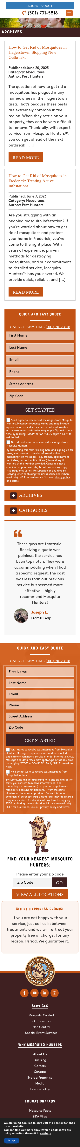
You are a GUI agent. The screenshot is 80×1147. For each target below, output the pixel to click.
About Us (40, 1054)
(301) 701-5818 (42, 13)
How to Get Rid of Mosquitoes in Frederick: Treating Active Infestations (38, 180)
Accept (12, 1140)
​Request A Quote (40, 5)
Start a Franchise (39, 1077)
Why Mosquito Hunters (40, 1044)
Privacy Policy (40, 1089)
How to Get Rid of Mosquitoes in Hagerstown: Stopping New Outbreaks (38, 52)
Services (40, 1006)
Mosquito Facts (40, 1110)
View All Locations (40, 894)
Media (39, 1083)
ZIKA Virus (40, 1116)
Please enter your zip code (40, 874)
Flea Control (41, 1027)
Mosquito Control (41, 1015)
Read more (26, 157)
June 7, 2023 (36, 196)
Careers (40, 1066)
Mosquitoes (35, 72)
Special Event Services (41, 1033)
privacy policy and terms (54, 807)
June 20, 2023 (38, 68)
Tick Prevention (41, 1021)
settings (45, 1133)
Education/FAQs (40, 1101)
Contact (40, 1072)
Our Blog (40, 1060)
